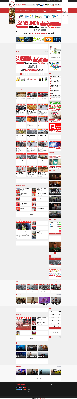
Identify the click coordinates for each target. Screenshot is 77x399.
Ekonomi (39, 219)
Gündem (29, 219)
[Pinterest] (25, 387)
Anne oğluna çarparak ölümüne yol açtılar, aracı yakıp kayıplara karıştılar (55, 157)
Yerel (25, 219)
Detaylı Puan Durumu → (55, 328)
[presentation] (46, 51)
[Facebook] (16, 387)
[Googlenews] (18, 389)
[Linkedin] (21, 387)
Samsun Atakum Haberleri (53, 209)
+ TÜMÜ (60, 170)
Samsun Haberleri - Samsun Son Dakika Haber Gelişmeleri (55, 186)
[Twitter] (18, 387)
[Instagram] (20, 387)
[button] (16, 20)
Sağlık (45, 219)
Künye (28, 387)
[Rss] (25, 389)
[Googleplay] (21, 389)
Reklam (29, 389)
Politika (36, 219)
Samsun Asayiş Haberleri (19, 219)
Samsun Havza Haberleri (53, 216)
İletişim (29, 391)
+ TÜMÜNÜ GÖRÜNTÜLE (58, 281)
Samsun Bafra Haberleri (53, 201)
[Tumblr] (23, 389)
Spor (42, 219)
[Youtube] (23, 387)
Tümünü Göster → (55, 233)
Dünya (32, 219)
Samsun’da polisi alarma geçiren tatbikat (27, 0)
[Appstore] (20, 389)
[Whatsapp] (16, 389)
